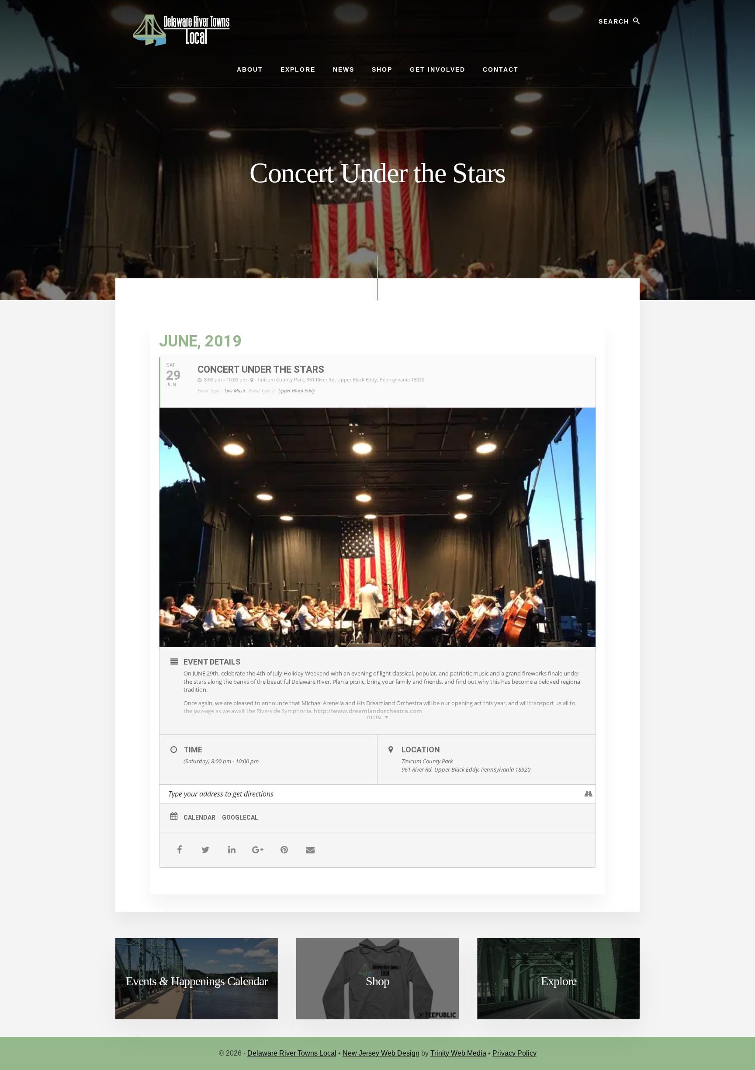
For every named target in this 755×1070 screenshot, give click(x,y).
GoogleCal (240, 817)
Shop (377, 981)
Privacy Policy (514, 1053)
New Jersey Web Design (381, 1053)
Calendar (199, 817)
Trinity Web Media (458, 1053)
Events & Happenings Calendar (196, 981)
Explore (558, 981)
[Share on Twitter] (205, 850)
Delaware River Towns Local (291, 1053)
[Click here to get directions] (589, 794)
